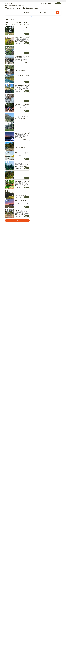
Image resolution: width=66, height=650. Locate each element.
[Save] (6, 27)
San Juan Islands (18, 5)
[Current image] (8, 34)
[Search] (57, 12)
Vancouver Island (24, 16)
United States (10, 5)
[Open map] (46, 45)
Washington (14, 5)
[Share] (8, 27)
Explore (6, 5)
